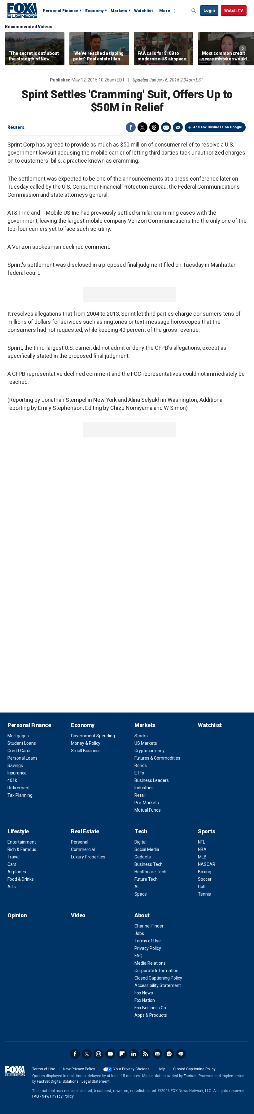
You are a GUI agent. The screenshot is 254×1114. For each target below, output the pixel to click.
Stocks (141, 735)
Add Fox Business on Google (217, 127)
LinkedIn (134, 1054)
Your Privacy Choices (131, 1069)
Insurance (17, 772)
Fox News (143, 992)
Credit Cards (19, 750)
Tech (140, 831)
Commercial (83, 849)
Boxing (204, 871)
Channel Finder (149, 925)
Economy (94, 10)
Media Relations (150, 963)
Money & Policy (85, 743)
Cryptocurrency (149, 750)
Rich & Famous (21, 849)
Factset (190, 1076)
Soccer (205, 879)
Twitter (142, 127)
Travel (13, 856)
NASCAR (206, 864)
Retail (140, 795)
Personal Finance (60, 10)
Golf (202, 886)
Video (78, 915)
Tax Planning (20, 795)
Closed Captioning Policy (158, 978)
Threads (154, 127)
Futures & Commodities (157, 758)
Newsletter (157, 1054)
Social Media (146, 849)
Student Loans (21, 743)
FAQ (138, 955)
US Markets (145, 743)
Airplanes (16, 871)
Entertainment (21, 842)
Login (209, 10)
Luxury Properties (88, 856)
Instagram (98, 1054)
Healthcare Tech (150, 871)
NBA (202, 849)
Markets (119, 10)
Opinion (17, 915)
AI (136, 886)
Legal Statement (95, 1081)
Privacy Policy (147, 948)
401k (12, 780)
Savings (15, 765)
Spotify (169, 1054)
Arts (11, 886)
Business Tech (148, 864)
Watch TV (233, 10)
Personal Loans (22, 758)
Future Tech (146, 879)
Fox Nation (144, 1000)
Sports (206, 831)
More (164, 10)
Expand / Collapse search (194, 11)
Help (161, 1069)
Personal (79, 842)
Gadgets (142, 856)
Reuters (15, 127)
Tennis (204, 894)
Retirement (18, 787)
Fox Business (22, 10)
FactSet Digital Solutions (58, 1081)
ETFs (139, 772)
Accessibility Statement (157, 985)
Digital (140, 842)
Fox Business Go (150, 1007)
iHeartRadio (181, 1054)
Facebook (131, 127)
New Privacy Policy (79, 1069)
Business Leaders (151, 780)
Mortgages (18, 735)
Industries (144, 787)
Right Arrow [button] (242, 48)
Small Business (86, 750)
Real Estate (85, 831)
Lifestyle (18, 831)
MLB (202, 856)
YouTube (110, 1054)
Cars (11, 864)
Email (178, 127)
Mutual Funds (147, 810)
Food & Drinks (20, 879)
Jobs (139, 933)
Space (140, 894)
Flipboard (122, 1054)
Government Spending (93, 735)
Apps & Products (150, 1015)
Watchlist (143, 10)
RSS (146, 1054)
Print (166, 127)
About (142, 915)
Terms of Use (147, 940)
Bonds (140, 765)
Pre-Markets (146, 802)
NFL (201, 842)
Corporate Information (156, 970)
